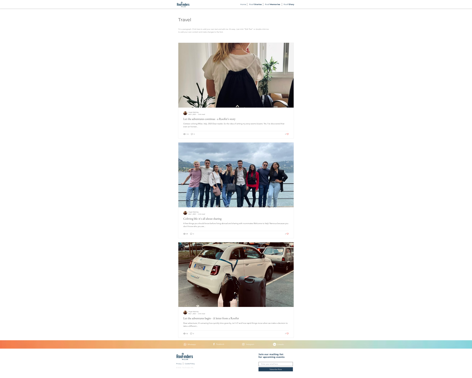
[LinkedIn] (274, 344)
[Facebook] (213, 344)
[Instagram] (243, 344)
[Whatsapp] (185, 344)
